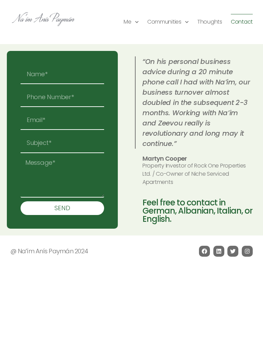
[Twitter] (232, 251)
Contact (242, 22)
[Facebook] (204, 251)
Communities (164, 22)
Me (127, 22)
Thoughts (209, 22)
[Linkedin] (218, 251)
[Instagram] (247, 251)
